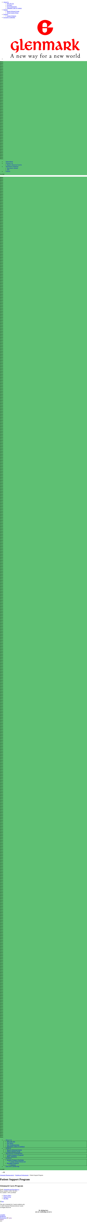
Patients (5, 10)
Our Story (9, 5)
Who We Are (10, 3)
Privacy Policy (7, 1195)
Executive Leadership (9, 17)
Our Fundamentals (12, 6)
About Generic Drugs (12, 13)
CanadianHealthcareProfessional (3, 1216)
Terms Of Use (7, 1197)
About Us (6, 2)
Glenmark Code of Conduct (14, 8)
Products (5, 14)
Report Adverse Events (13, 11)
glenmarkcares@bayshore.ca (11, 1189)
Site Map (5, 1198)
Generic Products (11, 16)
